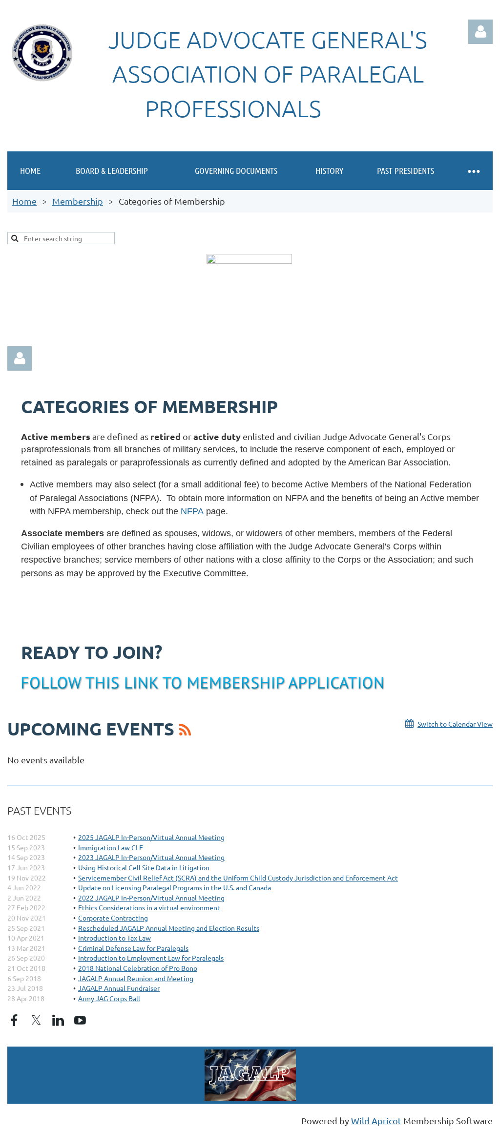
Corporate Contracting (113, 917)
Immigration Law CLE (110, 847)
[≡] (473, 170)
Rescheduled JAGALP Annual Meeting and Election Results (168, 927)
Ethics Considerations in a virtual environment (149, 907)
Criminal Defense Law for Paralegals (133, 948)
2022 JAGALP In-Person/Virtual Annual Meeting (151, 897)
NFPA (192, 511)
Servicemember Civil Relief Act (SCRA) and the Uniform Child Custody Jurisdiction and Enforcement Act (238, 877)
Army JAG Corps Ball (109, 998)
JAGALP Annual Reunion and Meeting (135, 978)
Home (24, 201)
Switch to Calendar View (455, 723)
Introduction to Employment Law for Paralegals (151, 957)
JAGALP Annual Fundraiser (119, 988)
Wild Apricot (376, 1120)
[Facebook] (14, 1020)
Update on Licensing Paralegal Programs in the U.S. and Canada (174, 887)
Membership (77, 201)
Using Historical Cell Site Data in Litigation (143, 867)
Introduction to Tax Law (114, 937)
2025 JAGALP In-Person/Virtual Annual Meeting (151, 837)
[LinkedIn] (58, 1020)
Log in (480, 32)
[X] (36, 1020)
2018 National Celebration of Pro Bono (137, 968)
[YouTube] (80, 1020)
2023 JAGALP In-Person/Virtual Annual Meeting (151, 857)
